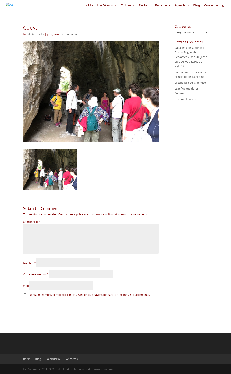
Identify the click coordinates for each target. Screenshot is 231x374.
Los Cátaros (105, 6)
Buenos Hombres (185, 99)
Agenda (180, 6)
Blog (196, 6)
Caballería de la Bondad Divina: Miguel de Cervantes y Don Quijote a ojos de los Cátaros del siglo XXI (191, 57)
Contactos (211, 6)
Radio (26, 359)
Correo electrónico (35, 274)
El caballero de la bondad (190, 82)
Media (143, 6)
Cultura (126, 6)
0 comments (69, 34)
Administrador (35, 34)
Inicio (89, 6)
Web (26, 285)
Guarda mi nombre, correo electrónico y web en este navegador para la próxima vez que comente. (88, 294)
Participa (161, 6)
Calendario (52, 359)
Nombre (29, 263)
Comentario (31, 221)
